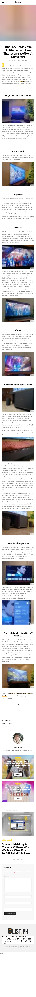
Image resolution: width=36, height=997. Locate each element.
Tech (9, 839)
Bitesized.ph (28, 939)
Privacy (7, 939)
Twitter (18, 693)
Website (6, 906)
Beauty (18, 784)
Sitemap (13, 937)
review (5, 723)
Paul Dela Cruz (17, 747)
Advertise (23, 937)
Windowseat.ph (11, 941)
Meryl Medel (21, 770)
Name (6, 894)
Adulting (18, 758)
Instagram (23, 693)
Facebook (12, 693)
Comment (7, 876)
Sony (10, 723)
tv (15, 723)
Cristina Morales (21, 794)
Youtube (4, 696)
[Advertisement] (18, 973)
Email (6, 900)
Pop (4, 839)
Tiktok (29, 693)
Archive (16, 939)
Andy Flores (13, 856)
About (4, 937)
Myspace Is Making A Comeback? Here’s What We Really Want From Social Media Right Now (16, 848)
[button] (13, 859)
